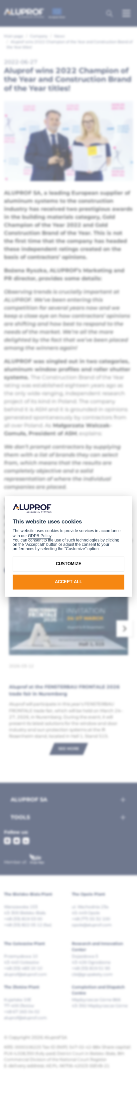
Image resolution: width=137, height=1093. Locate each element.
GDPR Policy (39, 535)
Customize (68, 563)
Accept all (68, 581)
